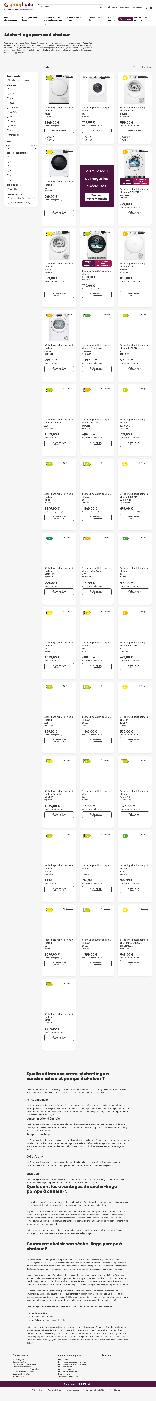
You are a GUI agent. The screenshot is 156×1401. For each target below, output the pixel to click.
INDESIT (13, 130)
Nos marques (111, 19)
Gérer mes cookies (71, 1390)
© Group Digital (38, 1390)
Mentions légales (54, 1390)
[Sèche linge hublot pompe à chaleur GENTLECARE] (134, 163)
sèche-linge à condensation (105, 1089)
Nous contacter (19, 1376)
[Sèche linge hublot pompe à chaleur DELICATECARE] (134, 921)
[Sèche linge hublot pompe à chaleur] (59, 89)
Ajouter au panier (59, 131)
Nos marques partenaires (67, 1369)
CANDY (12, 121)
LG (11, 89)
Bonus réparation (19, 1362)
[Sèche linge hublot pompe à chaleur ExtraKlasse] (97, 327)
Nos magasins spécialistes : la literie (72, 1364)
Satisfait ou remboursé (22, 1367)
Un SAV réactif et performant (24, 1372)
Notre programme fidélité (23, 1360)
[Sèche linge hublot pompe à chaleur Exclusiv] (134, 89)
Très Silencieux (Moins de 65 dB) (22, 198)
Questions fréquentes (21, 1374)
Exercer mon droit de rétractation (26, 1369)
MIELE (12, 94)
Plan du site (118, 1390)
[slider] (8, 148)
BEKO (12, 117)
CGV (109, 1390)
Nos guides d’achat (65, 1367)
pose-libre (14, 189)
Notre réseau (63, 1360)
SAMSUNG (13, 112)
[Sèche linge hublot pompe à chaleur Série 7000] (97, 550)
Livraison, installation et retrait (25, 1364)
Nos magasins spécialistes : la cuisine (72, 1362)
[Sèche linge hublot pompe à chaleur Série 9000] (59, 401)
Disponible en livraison (21, 80)
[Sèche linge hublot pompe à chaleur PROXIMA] (134, 327)
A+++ (11, 180)
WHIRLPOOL (126, 500)
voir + (23, 52)
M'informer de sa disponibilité (59, 213)
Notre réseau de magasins (140, 19)
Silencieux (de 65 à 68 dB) (20, 203)
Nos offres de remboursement (69, 1372)
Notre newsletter (64, 1374)
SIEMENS (13, 126)
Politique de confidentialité (93, 1390)
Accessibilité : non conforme (69, 1376)
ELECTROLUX (14, 108)
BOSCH (12, 103)
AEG (11, 98)
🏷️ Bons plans (125, 19)
